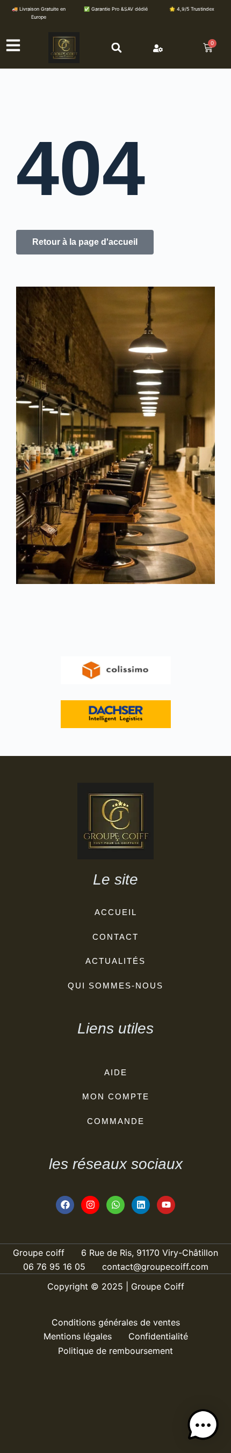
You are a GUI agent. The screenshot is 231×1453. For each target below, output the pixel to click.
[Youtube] (166, 1205)
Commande (116, 1121)
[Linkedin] (141, 1205)
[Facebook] (65, 1205)
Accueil (116, 912)
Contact (115, 936)
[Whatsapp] (115, 1205)
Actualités (115, 960)
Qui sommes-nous (115, 985)
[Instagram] (90, 1205)
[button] (116, 47)
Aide (115, 1072)
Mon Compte (115, 1096)
